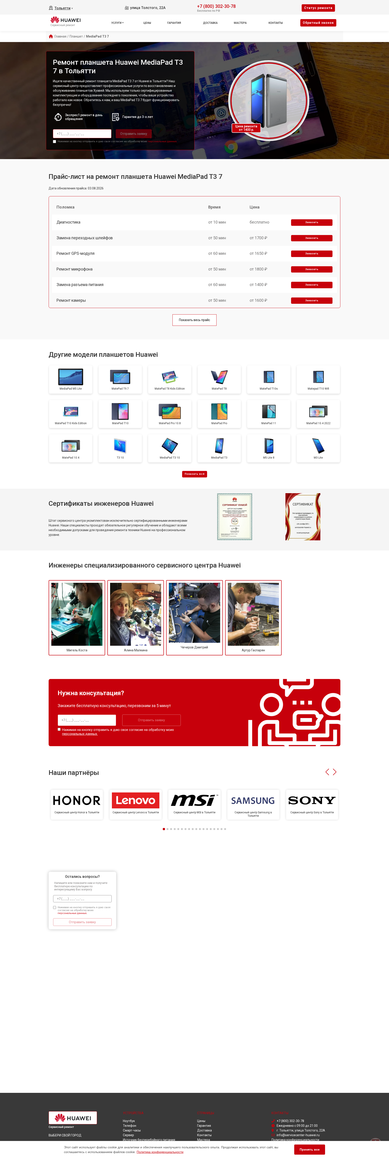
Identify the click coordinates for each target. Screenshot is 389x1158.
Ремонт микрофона (75, 269)
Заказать (312, 222)
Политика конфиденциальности (160, 1152)
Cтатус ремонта (318, 8)
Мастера (240, 22)
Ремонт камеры (71, 300)
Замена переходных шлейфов (85, 237)
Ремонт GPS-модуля (76, 253)
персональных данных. (162, 141)
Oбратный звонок (318, 22)
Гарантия (174, 22)
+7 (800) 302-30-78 (216, 6)
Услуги (116, 22)
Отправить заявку (133, 133)
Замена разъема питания (80, 284)
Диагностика (68, 222)
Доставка (210, 22)
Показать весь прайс (194, 320)
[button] (327, 772)
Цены (147, 22)
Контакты (276, 22)
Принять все (310, 1149)
